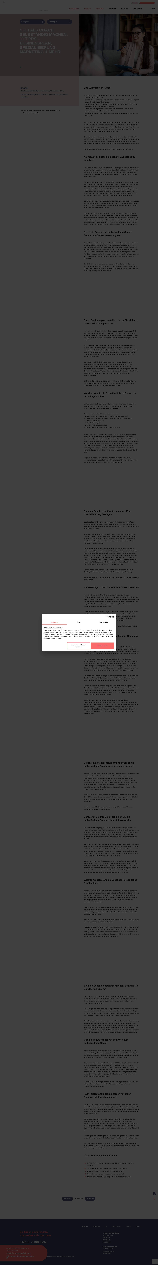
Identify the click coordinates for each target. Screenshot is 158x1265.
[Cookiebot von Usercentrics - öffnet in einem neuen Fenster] (107, 617)
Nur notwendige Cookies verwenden (79, 646)
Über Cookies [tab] (104, 622)
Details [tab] (79, 622)
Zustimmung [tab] (54, 622)
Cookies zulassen (103, 646)
